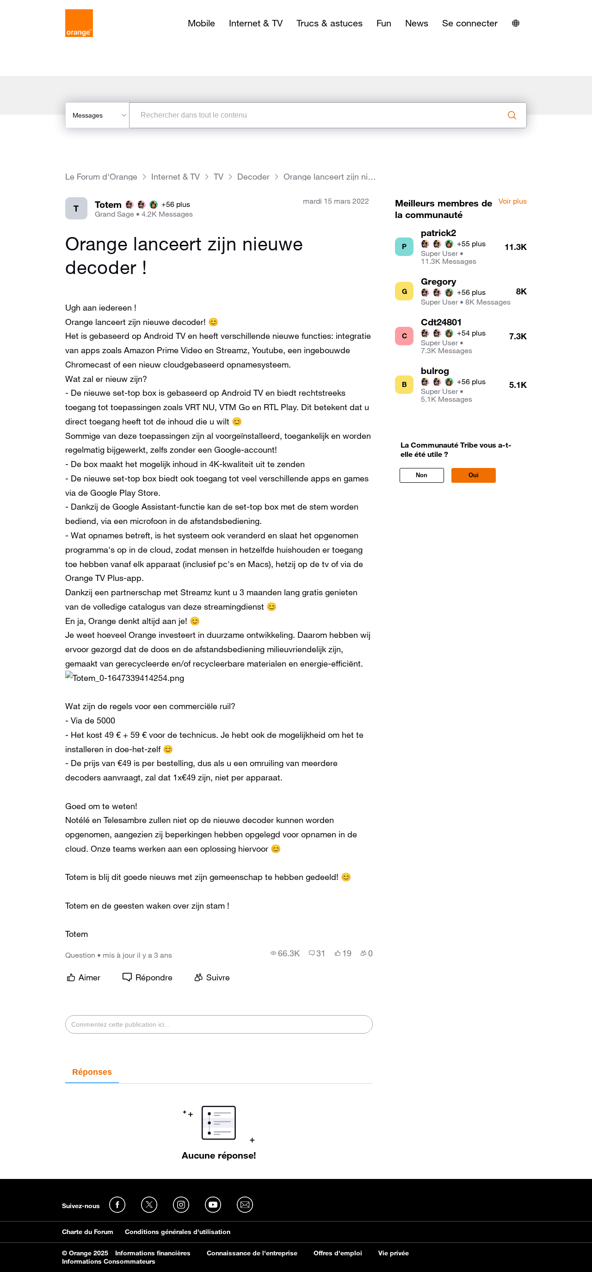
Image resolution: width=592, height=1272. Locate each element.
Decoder (253, 177)
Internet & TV (256, 23)
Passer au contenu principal (49, 7)
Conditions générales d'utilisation (177, 1232)
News (416, 23)
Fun (383, 23)
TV (218, 177)
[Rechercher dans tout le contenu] (512, 115)
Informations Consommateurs (108, 1261)
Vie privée (393, 1253)
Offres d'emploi (338, 1253)
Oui (474, 475)
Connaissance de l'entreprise (252, 1253)
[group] (285, 953)
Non (421, 475)
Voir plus (513, 201)
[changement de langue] (516, 23)
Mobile (201, 23)
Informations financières (153, 1253)
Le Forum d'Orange (101, 177)
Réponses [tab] (92, 1072)
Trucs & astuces (329, 23)
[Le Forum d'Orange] (79, 23)
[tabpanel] (219, 1122)
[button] (124, 678)
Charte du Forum (87, 1232)
